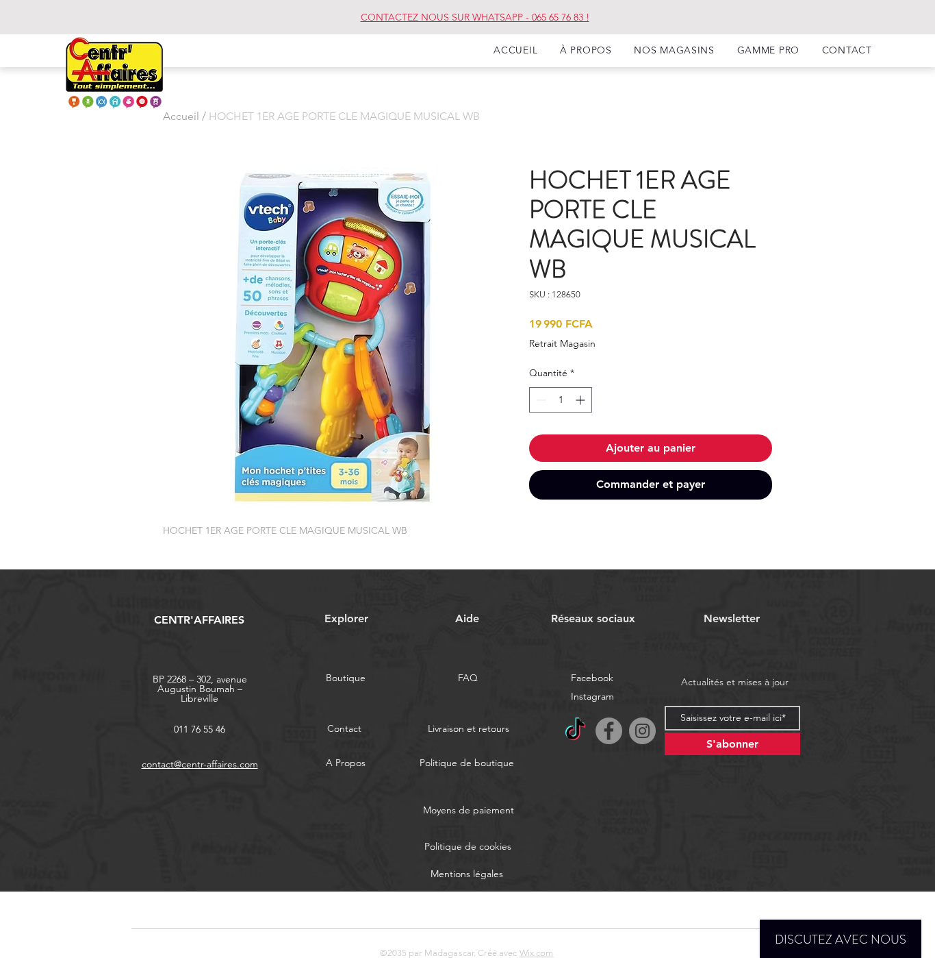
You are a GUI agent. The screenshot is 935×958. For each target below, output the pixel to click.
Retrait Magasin (562, 343)
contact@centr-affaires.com (200, 764)
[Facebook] (608, 730)
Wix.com (537, 953)
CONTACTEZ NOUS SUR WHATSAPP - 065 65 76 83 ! (475, 17)
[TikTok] (575, 730)
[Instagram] (642, 730)
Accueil (181, 116)
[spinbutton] (560, 400)
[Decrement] (539, 400)
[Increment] (581, 400)
